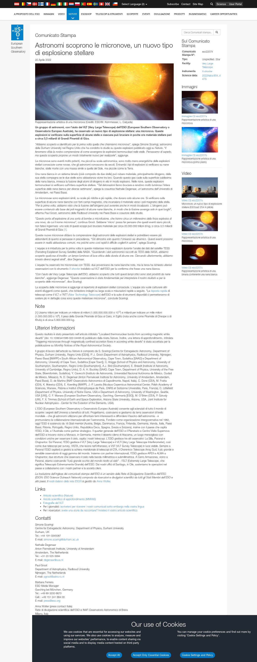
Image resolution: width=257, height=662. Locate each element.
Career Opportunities (223, 14)
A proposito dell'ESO (27, 14)
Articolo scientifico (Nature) (58, 495)
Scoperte (132, 14)
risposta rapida (159, 290)
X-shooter (74, 268)
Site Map (198, 4)
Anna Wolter (103, 481)
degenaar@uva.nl (53, 559)
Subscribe (173, 4)
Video (61, 14)
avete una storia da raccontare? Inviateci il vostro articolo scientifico (99, 510)
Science (221, 4)
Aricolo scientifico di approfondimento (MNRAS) (69, 499)
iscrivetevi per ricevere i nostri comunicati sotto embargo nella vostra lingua (102, 506)
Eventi (146, 14)
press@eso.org (52, 600)
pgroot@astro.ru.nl (54, 576)
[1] (65, 229)
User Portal (235, 4)
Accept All (114, 655)
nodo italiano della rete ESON (65, 481)
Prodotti (179, 14)
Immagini (49, 14)
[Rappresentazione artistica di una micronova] (104, 91)
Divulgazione (162, 14)
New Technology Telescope (84, 294)
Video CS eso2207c (192, 267)
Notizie (73, 14)
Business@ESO (197, 14)
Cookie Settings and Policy (197, 655)
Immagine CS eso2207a (194, 116)
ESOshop (86, 14)
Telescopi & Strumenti (109, 14)
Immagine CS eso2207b (194, 155)
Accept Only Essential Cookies (151, 655)
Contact (185, 4)
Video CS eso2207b (192, 233)
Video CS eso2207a (192, 200)
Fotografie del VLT (53, 502)
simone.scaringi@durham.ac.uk (61, 539)
